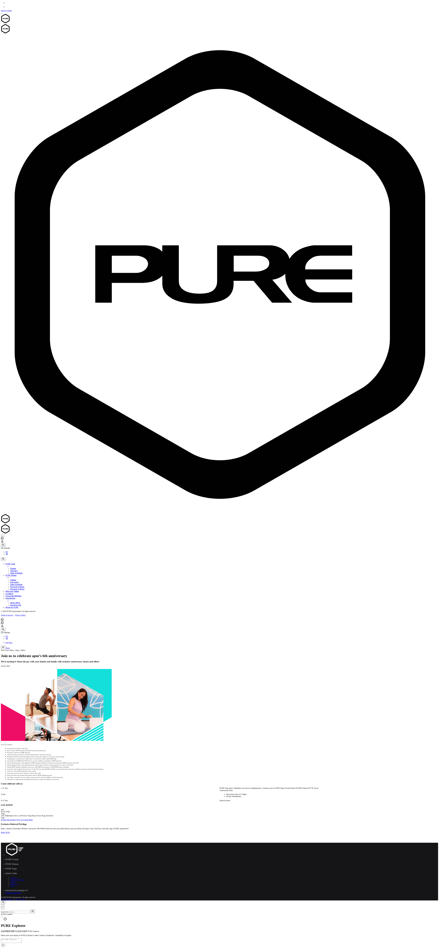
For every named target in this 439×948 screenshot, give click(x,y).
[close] (2, 535)
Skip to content (6, 11)
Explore (8, 820)
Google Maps (24, 820)
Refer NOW (5, 832)
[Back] (3, 647)
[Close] (2, 905)
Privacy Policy (20, 615)
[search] (32, 911)
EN (6, 552)
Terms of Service (7, 615)
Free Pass (8, 643)
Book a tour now (13, 893)
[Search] (3, 545)
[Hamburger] (2, 13)
